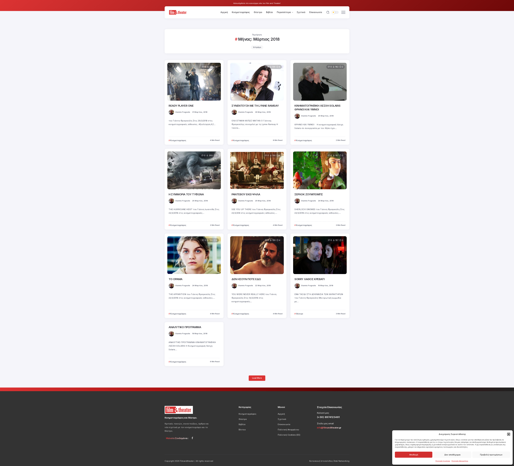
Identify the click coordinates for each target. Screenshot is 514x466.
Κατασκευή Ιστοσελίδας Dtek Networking (329, 461)
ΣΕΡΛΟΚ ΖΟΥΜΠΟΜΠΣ (308, 194)
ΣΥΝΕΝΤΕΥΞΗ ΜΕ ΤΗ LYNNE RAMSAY (255, 105)
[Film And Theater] (178, 12)
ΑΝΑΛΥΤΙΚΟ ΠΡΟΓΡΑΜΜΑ (185, 327)
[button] (508, 434)
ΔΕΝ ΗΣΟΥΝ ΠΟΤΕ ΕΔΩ (246, 279)
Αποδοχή (413, 454)
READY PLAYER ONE (181, 105)
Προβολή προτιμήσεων (491, 454)
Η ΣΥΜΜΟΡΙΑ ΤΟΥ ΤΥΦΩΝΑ (186, 194)
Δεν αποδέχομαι (452, 454)
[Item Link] (194, 82)
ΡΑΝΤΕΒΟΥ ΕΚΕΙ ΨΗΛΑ (246, 194)
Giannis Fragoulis (182, 112)
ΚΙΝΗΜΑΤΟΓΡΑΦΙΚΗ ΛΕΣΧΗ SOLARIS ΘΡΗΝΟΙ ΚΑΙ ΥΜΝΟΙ (317, 107)
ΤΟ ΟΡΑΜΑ (175, 279)
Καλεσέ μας (323, 413)
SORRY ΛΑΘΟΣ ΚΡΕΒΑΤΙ (309, 279)
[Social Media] (192, 438)
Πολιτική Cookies (442, 461)
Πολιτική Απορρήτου (459, 461)
